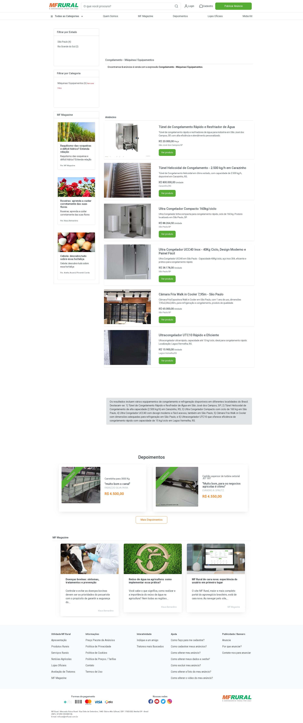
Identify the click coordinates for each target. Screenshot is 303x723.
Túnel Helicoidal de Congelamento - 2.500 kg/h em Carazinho (202, 168)
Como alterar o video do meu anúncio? (192, 678)
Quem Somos (110, 16)
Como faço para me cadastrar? (188, 640)
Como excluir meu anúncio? (186, 665)
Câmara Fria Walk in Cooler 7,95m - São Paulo (191, 294)
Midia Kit (247, 16)
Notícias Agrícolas (61, 659)
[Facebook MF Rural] (151, 701)
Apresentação (59, 640)
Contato (90, 665)
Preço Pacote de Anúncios (100, 640)
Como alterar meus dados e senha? (190, 659)
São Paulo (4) (64, 42)
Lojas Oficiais (215, 16)
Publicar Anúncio (233, 6)
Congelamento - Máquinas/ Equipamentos (129, 59)
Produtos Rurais (60, 646)
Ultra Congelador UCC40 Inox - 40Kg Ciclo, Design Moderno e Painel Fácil (202, 251)
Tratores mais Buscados (150, 646)
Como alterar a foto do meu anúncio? (191, 671)
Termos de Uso (94, 671)
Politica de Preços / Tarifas (101, 659)
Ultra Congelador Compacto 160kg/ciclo (187, 209)
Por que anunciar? (232, 646)
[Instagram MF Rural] (169, 701)
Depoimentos (180, 16)
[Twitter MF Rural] (163, 701)
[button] (176, 6)
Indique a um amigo (147, 640)
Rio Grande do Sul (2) (68, 46)
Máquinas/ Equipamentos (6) (72, 83)
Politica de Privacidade (98, 646)
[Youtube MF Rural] (157, 701)
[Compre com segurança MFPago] (56, 702)
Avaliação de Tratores (63, 671)
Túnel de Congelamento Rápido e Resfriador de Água (197, 127)
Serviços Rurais (60, 652)
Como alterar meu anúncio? (186, 652)
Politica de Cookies (96, 652)
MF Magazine (145, 16)
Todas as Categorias (67, 16)
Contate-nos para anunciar (236, 652)
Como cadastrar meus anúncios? (189, 646)
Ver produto (167, 152)
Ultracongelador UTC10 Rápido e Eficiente (189, 335)
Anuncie (226, 640)
